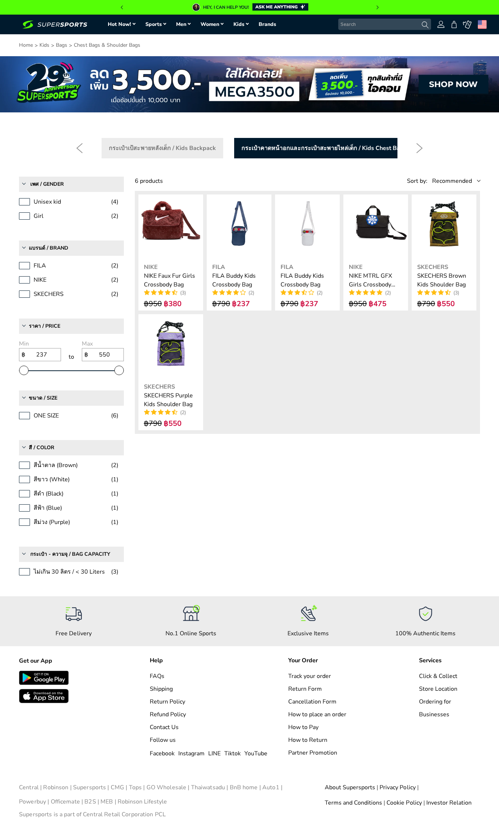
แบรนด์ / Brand (48, 247)
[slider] (23, 370)
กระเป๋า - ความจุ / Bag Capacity (70, 554)
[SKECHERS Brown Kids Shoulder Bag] (444, 226)
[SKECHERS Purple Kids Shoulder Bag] (170, 346)
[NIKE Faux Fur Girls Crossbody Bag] (170, 226)
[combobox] (384, 24)
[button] (121, 7)
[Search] (425, 25)
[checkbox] (162, 148)
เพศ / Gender (47, 184)
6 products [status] (149, 181)
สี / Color (41, 447)
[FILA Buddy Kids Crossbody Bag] (239, 226)
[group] (249, 7)
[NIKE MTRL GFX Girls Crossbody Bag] (375, 226)
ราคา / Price (44, 326)
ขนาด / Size (43, 397)
